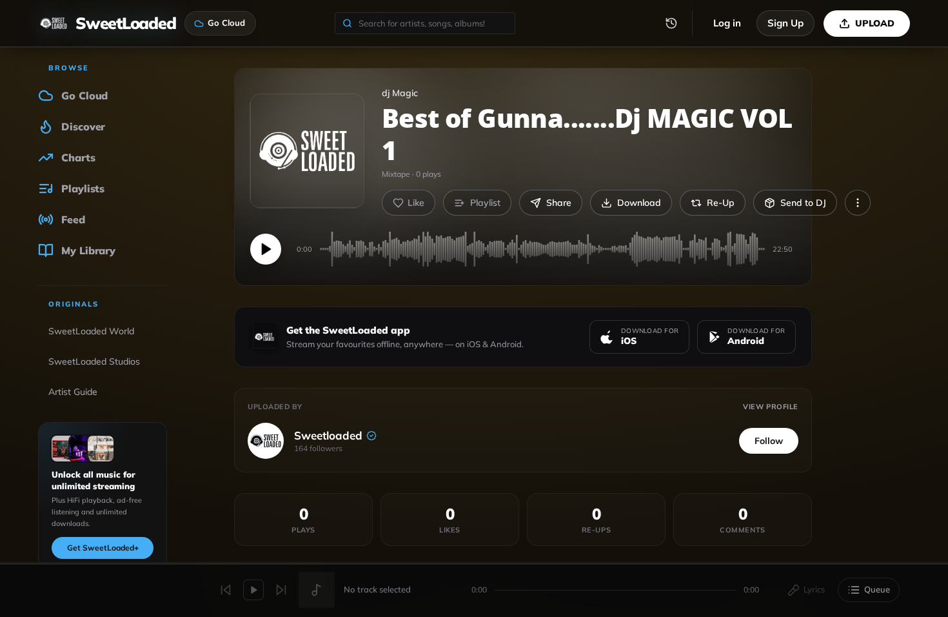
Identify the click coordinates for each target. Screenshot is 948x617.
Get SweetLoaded (103, 547)
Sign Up (785, 23)
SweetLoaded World (91, 331)
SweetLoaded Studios (94, 361)
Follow (769, 441)
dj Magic (400, 93)
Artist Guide (72, 392)
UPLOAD (874, 23)
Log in (727, 23)
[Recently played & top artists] (671, 23)
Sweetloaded (328, 435)
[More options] (858, 203)
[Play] (265, 249)
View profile (770, 406)
